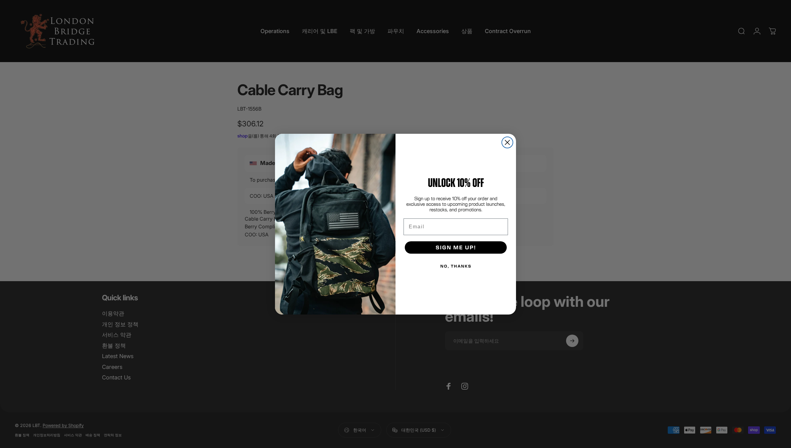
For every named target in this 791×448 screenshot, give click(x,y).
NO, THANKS (456, 266)
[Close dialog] (507, 142)
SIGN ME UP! (456, 247)
